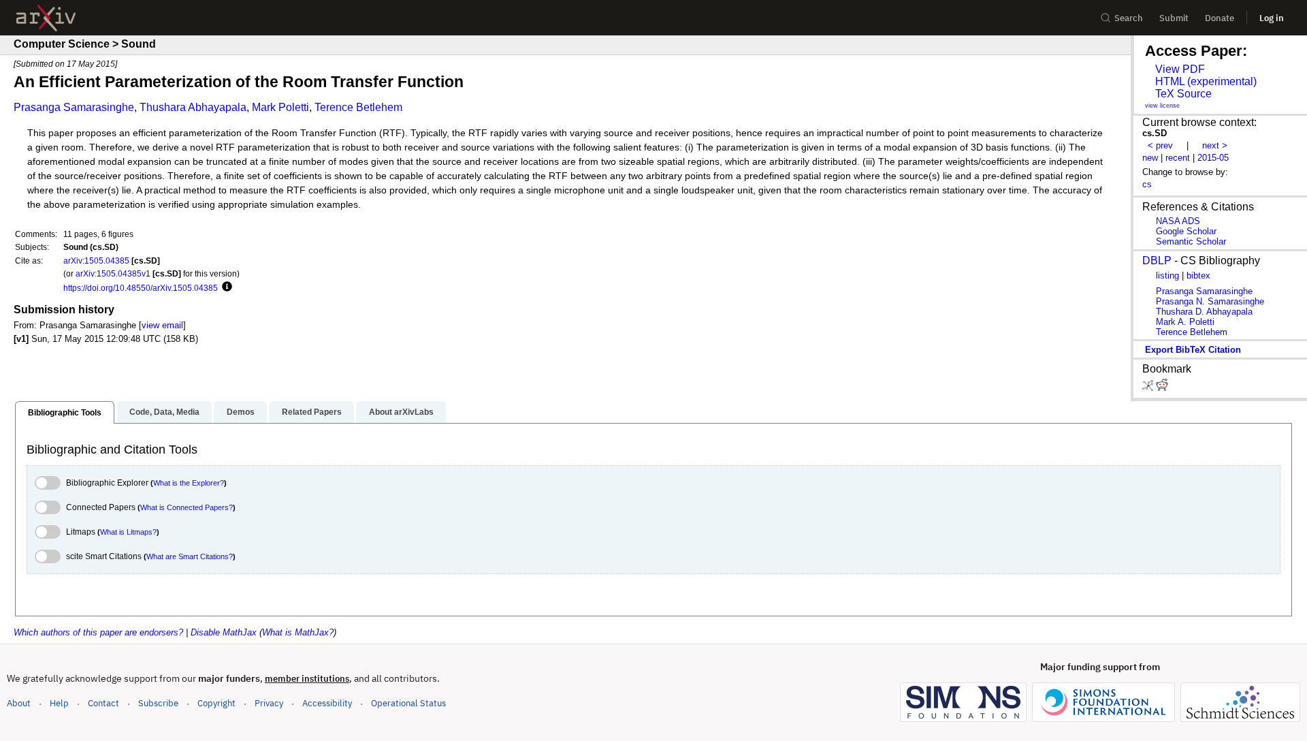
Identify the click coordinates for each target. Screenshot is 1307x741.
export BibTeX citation (1193, 350)
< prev (1160, 145)
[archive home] (46, 18)
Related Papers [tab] (312, 412)
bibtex (1198, 275)
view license (1162, 105)
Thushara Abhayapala (193, 107)
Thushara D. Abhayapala (1204, 311)
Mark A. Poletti (1185, 322)
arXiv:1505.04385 (96, 260)
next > (1214, 145)
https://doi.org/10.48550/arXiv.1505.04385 (140, 287)
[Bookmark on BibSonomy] (1149, 388)
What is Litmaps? (128, 532)
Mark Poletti (280, 107)
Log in (1271, 18)
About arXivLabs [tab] (401, 412)
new (1150, 158)
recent (1177, 158)
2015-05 (1213, 158)
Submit (1174, 18)
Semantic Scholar (1191, 241)
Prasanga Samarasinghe (74, 107)
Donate (1219, 18)
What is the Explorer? (188, 483)
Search (1128, 18)
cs (1147, 184)
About (19, 703)
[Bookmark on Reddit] (1162, 388)
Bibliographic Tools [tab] (64, 412)
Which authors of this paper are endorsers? (98, 632)
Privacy (269, 703)
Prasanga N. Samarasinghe (1210, 301)
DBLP (1157, 260)
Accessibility (327, 703)
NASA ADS (1178, 221)
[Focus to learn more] (225, 287)
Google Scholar (1186, 231)
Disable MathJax (224, 632)
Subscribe (158, 703)
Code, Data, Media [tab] (164, 412)
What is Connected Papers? (186, 507)
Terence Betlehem (358, 107)
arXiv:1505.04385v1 (113, 273)
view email (162, 325)
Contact (103, 703)
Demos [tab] (241, 412)
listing (1167, 275)
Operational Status (408, 703)
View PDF (1180, 69)
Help (59, 703)
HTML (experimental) (1206, 81)
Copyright (216, 703)
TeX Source (1183, 93)
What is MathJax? (298, 632)
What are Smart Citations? (189, 556)
